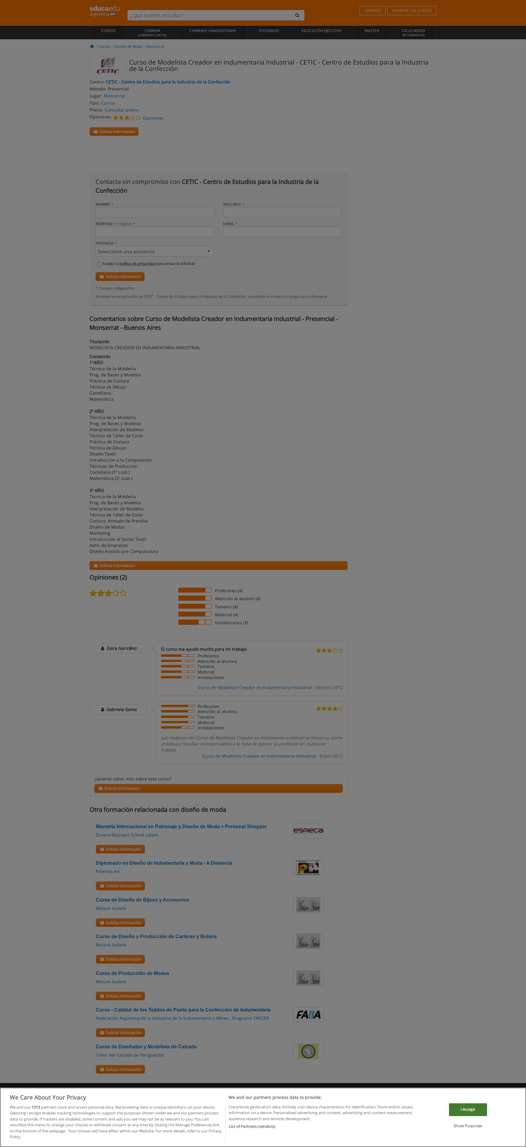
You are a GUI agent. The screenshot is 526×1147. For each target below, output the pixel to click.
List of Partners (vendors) (252, 1126)
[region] (263, 1117)
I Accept (468, 1109)
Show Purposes (468, 1125)
